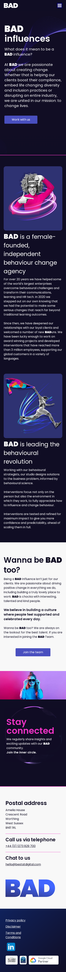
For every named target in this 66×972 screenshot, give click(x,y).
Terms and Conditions (13, 935)
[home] (11, 5)
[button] (59, 5)
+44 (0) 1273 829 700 (21, 846)
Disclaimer (13, 926)
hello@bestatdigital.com (23, 864)
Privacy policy (15, 920)
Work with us (21, 119)
